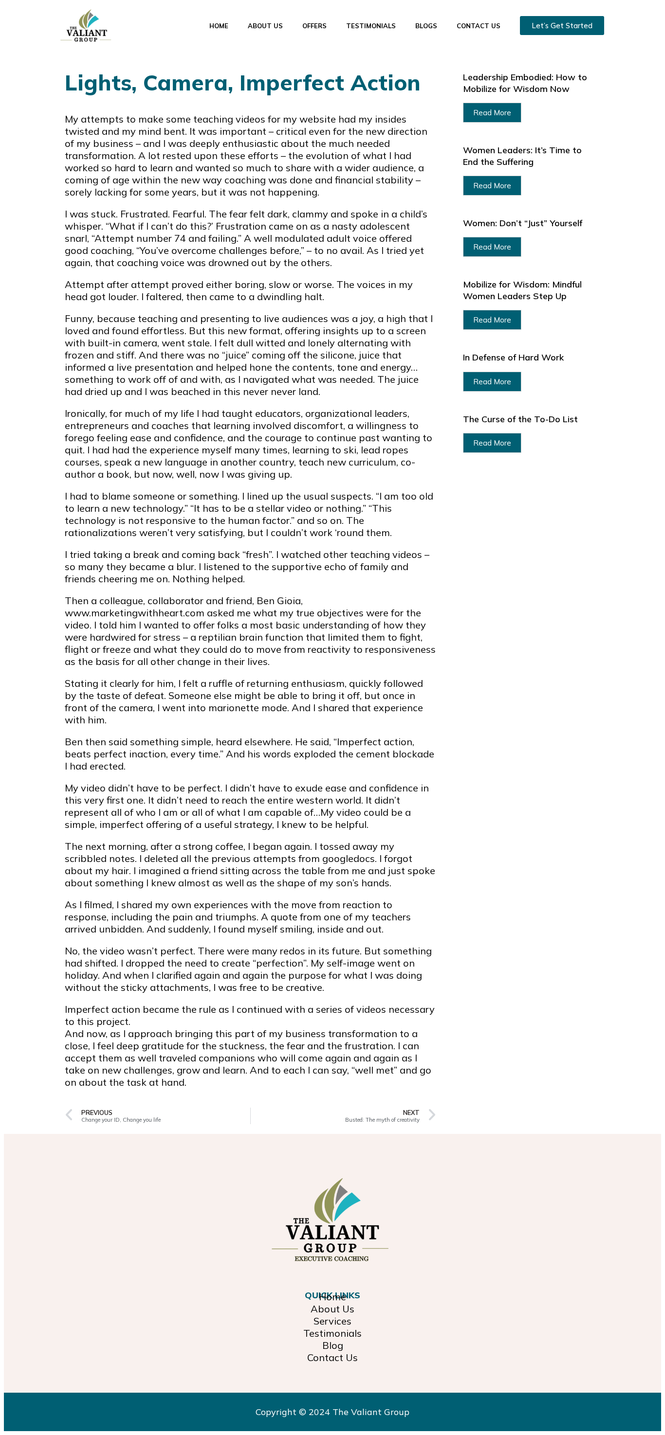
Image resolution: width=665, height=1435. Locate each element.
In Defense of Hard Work (513, 357)
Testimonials (371, 26)
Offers (314, 26)
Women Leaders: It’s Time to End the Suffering (522, 155)
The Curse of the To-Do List (520, 419)
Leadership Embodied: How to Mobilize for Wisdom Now (525, 83)
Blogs (426, 26)
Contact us (478, 26)
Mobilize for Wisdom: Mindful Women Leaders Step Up (522, 290)
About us (265, 26)
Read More (492, 112)
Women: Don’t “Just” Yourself (522, 223)
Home (218, 26)
